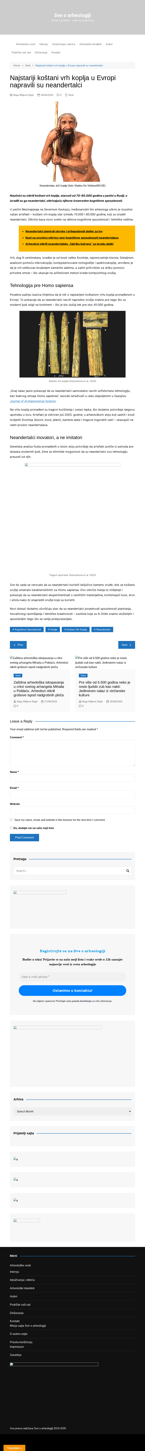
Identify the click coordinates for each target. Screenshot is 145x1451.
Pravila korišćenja (21, 1342)
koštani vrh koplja (77, 629)
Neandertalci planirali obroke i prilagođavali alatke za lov (64, 231)
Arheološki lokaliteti (90, 44)
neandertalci (103, 629)
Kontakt (55, 52)
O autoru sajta (18, 1333)
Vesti (71, 95)
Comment (17, 737)
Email (14, 787)
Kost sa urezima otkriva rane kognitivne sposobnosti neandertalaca (71, 237)
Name (14, 771)
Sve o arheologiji (72, 15)
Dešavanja (41, 52)
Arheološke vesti (25, 44)
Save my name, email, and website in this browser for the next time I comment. (59, 819)
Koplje (53, 629)
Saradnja (15, 1354)
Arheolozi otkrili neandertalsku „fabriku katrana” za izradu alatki (69, 244)
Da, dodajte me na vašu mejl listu (33, 827)
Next (124, 644)
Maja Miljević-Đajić (23, 95)
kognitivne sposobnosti (28, 629)
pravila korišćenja (81, 1001)
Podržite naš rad (21, 52)
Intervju (43, 44)
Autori (109, 44)
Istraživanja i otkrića (63, 44)
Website (15, 803)
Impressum (17, 1346)
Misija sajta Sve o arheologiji (28, 1325)
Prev (20, 644)
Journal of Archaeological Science (33, 401)
